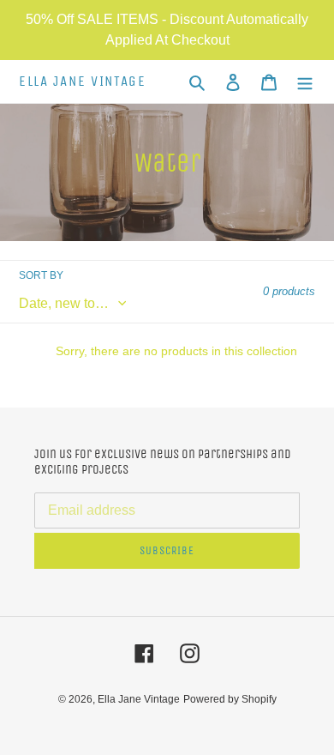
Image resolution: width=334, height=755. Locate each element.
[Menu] (305, 81)
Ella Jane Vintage (82, 81)
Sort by (41, 275)
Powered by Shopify (230, 699)
